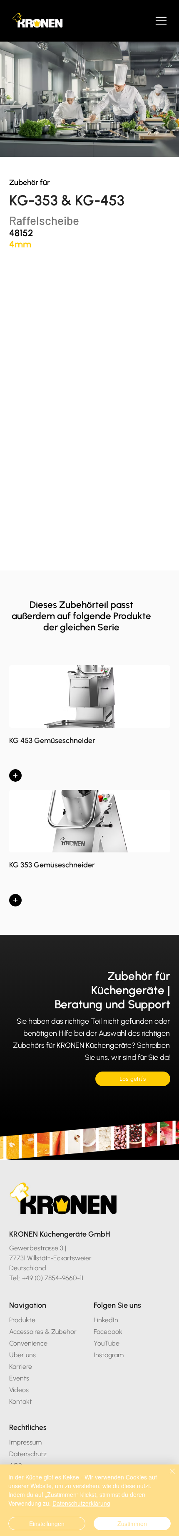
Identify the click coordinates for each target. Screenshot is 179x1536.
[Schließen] (167, 1476)
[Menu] (161, 20)
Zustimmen (132, 1523)
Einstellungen (47, 1523)
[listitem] (89, 727)
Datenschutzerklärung (81, 1503)
